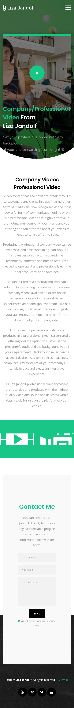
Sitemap (63, 680)
